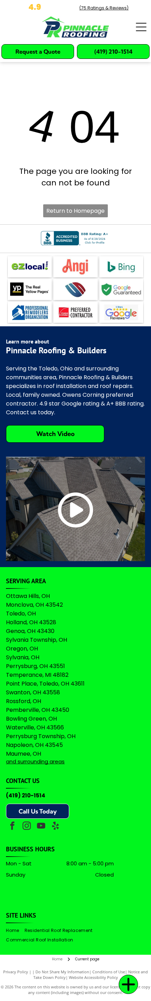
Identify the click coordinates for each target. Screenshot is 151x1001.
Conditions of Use (108, 971)
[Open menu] (141, 27)
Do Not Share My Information (62, 971)
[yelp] (55, 826)
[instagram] (26, 826)
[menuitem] (15, 930)
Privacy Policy (15, 971)
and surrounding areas (35, 761)
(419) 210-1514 (25, 795)
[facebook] (12, 826)
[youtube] (41, 826)
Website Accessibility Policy (93, 977)
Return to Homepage (75, 211)
